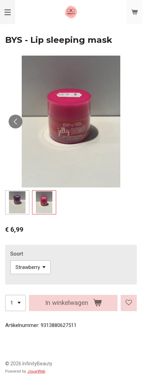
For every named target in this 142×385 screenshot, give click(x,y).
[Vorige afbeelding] (15, 121)
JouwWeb (36, 371)
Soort (16, 254)
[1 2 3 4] (15, 303)
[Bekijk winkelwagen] (134, 12)
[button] (17, 202)
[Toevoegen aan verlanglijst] (129, 303)
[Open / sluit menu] (7, 12)
